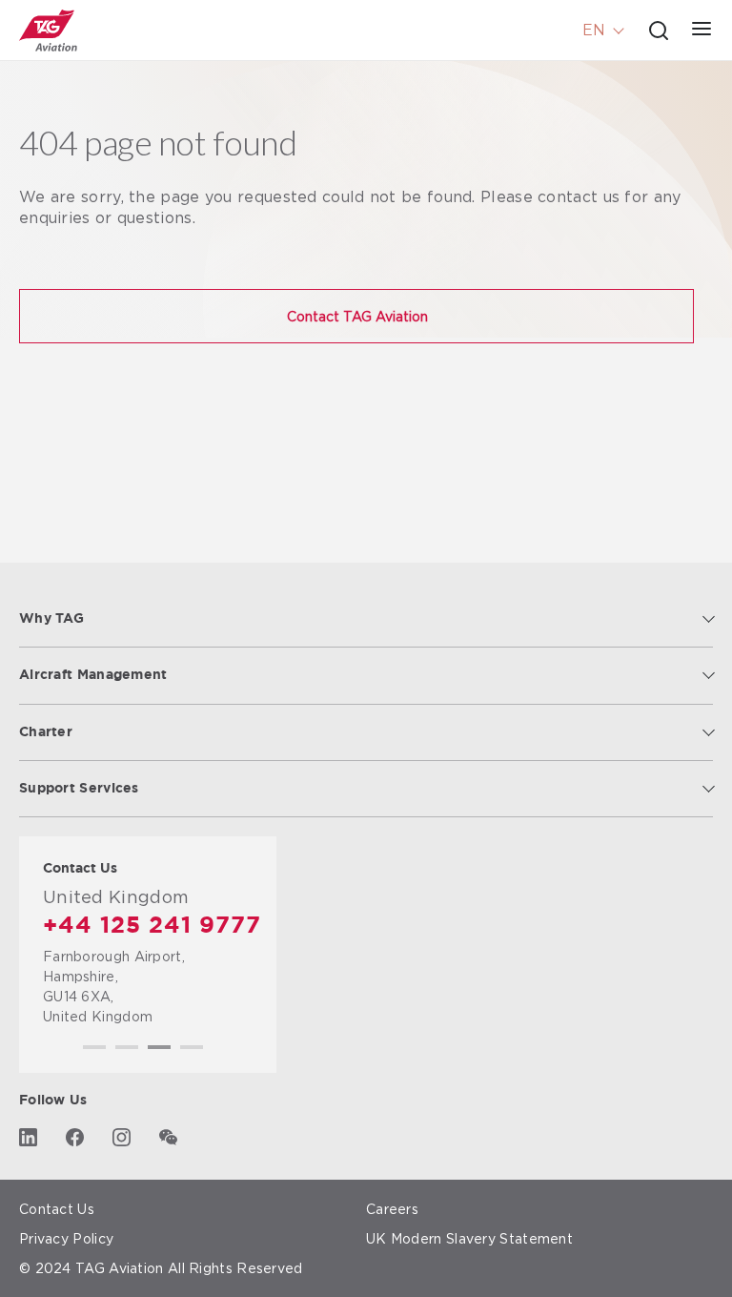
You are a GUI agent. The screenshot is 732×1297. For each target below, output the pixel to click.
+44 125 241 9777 (152, 926)
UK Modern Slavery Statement (469, 1238)
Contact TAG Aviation (357, 316)
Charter (45, 732)
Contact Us (56, 1209)
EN (593, 30)
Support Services (79, 788)
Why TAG (51, 619)
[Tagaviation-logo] (48, 30)
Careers (392, 1209)
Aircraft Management (93, 675)
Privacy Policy (66, 1238)
